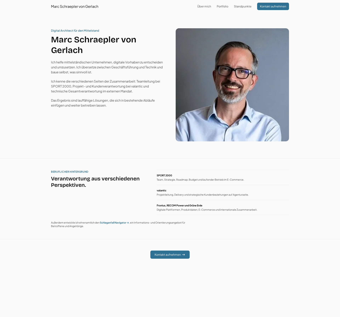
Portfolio (222, 6)
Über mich (204, 6)
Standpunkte (242, 6)
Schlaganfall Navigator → (114, 222)
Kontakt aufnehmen (273, 6)
